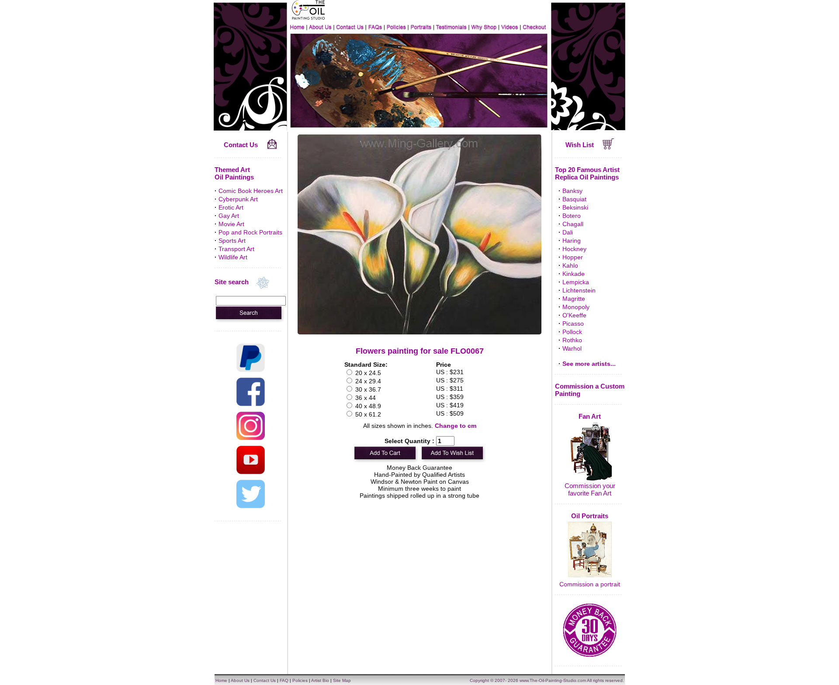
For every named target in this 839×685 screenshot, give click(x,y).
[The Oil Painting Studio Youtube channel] (250, 471)
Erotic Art (230, 207)
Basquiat (574, 199)
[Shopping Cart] (608, 147)
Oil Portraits (589, 516)
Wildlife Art (232, 257)
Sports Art (232, 240)
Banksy (572, 190)
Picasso (573, 323)
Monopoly (575, 306)
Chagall (572, 223)
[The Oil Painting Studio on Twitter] (250, 506)
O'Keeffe (574, 315)
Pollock (572, 331)
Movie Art (231, 223)
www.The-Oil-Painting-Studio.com (553, 680)
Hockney (574, 248)
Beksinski (575, 207)
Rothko (572, 340)
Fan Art (590, 416)
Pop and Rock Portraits (250, 232)
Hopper (572, 257)
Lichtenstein (579, 290)
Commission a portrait (589, 584)
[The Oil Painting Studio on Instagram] (250, 437)
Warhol (572, 348)
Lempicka (575, 282)
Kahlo (570, 265)
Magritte (573, 298)
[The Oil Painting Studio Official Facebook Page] (250, 403)
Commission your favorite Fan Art (590, 489)
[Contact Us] (272, 147)
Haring (571, 240)
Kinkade (573, 273)
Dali (567, 232)
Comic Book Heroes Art (250, 190)
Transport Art (236, 248)
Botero (571, 215)
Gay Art (228, 215)
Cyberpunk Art (238, 199)
